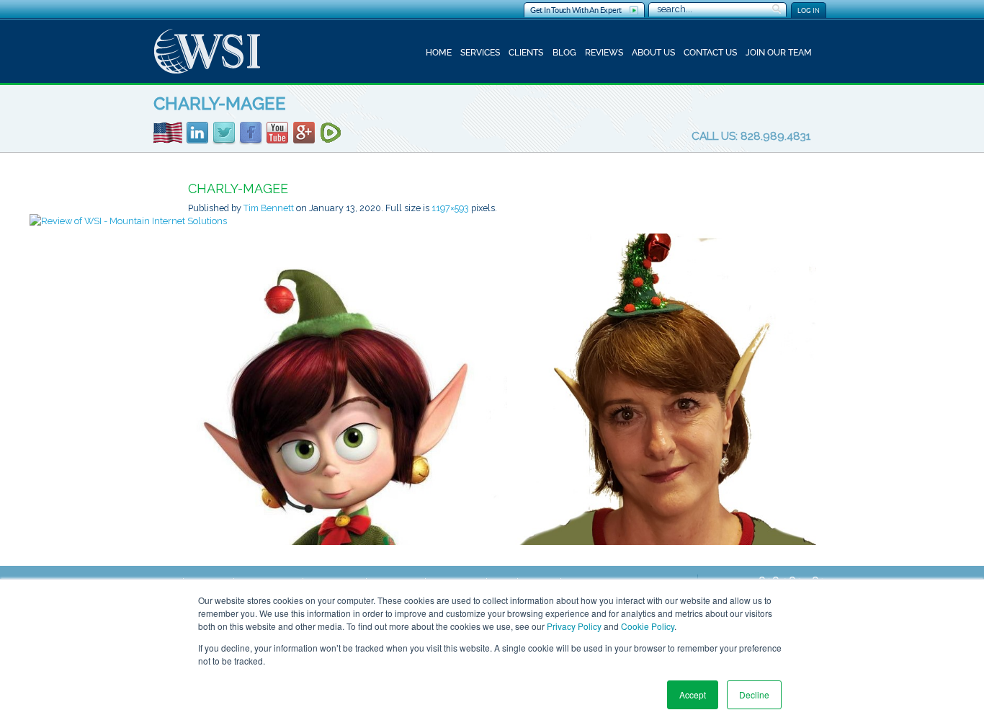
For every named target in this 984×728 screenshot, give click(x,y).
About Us (653, 53)
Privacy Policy (574, 626)
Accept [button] (692, 694)
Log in (808, 10)
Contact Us (710, 53)
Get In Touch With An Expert (576, 10)
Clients (526, 53)
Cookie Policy (647, 626)
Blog (564, 53)
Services (480, 53)
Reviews (604, 53)
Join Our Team (779, 53)
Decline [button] (754, 694)
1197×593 (450, 208)
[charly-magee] (502, 388)
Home (439, 53)
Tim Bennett (268, 208)
